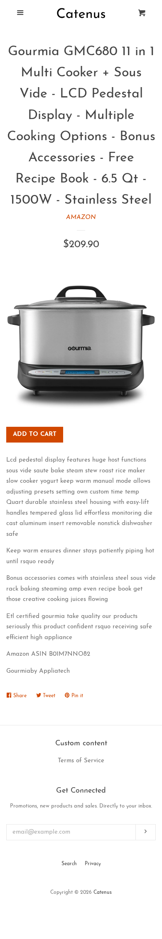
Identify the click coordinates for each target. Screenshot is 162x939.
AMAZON (81, 217)
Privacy (93, 863)
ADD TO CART (34, 434)
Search (69, 863)
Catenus (102, 892)
